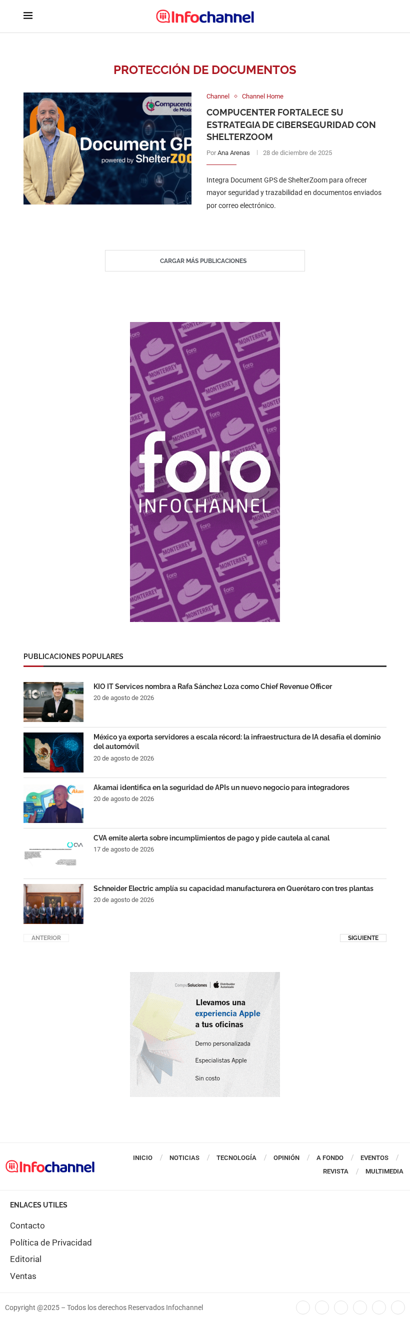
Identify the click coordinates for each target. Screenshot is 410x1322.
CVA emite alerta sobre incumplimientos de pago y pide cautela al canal (212, 838)
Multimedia (385, 1171)
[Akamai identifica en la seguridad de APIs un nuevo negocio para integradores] (54, 803)
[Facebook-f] (303, 1307)
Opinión (287, 1158)
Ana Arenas (234, 152)
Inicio (142, 1158)
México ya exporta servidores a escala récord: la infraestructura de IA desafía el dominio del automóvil (237, 742)
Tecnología (236, 1158)
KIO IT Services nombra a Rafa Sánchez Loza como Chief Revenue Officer (213, 686)
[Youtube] (360, 1307)
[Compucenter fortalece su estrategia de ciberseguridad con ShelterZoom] (108, 148)
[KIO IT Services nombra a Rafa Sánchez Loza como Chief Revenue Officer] (54, 702)
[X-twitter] (322, 1307)
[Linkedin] (341, 1307)
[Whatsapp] (379, 1307)
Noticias (185, 1158)
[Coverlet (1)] (205, 327)
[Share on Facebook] (286, 226)
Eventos (374, 1158)
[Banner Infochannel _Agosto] (205, 977)
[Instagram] (398, 1307)
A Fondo (330, 1158)
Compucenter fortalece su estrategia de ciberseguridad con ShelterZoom (291, 124)
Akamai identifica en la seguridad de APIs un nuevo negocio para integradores (222, 788)
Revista (335, 1171)
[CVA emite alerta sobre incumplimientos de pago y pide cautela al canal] (54, 854)
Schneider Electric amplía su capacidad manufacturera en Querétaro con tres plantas (234, 888)
